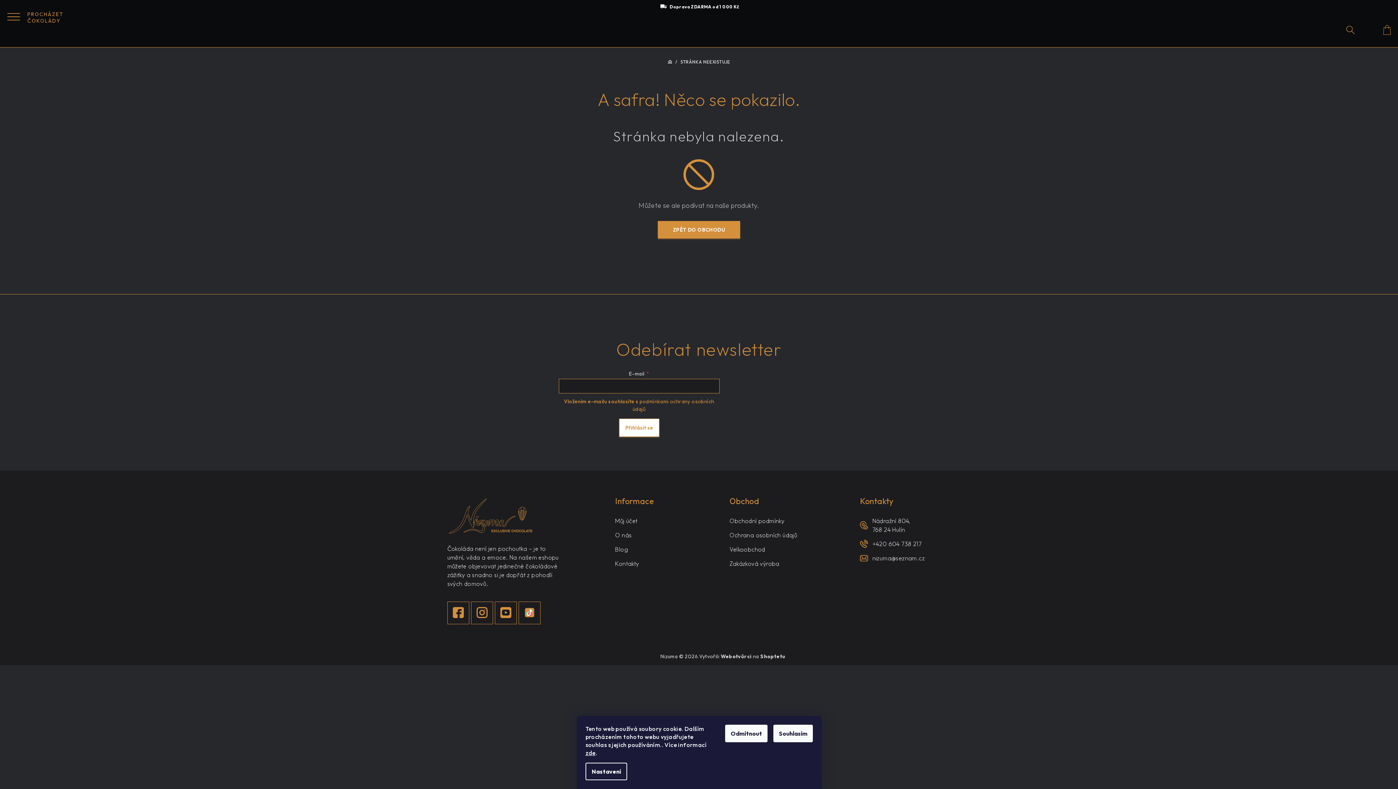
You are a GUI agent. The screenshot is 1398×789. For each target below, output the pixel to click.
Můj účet (626, 521)
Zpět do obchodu (699, 229)
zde (591, 752)
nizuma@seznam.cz (898, 558)
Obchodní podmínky (757, 521)
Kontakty (627, 563)
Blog (621, 549)
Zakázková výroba (754, 563)
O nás (623, 535)
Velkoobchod (747, 549)
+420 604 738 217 (896, 544)
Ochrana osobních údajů (763, 535)
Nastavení (606, 771)
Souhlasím (793, 733)
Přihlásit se (639, 427)
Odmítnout (746, 733)
